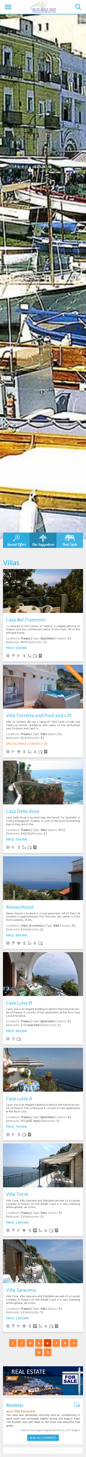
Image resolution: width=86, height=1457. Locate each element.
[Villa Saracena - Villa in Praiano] (43, 1261)
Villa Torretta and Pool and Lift (39, 716)
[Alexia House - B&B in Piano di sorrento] (43, 878)
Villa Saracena (21, 1290)
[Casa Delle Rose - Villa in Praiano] (43, 782)
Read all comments (43, 1438)
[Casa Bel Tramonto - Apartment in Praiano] (43, 591)
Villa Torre (17, 1194)
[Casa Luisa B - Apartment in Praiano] (43, 974)
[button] (8, 7)
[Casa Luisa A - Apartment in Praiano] (43, 1070)
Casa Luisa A (19, 1099)
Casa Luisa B (19, 1003)
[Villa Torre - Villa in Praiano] (43, 1165)
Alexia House (20, 907)
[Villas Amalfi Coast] (43, 7)
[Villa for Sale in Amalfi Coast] (43, 1380)
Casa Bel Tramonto (26, 620)
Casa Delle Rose (22, 812)
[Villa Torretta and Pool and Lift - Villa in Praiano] (43, 687)
